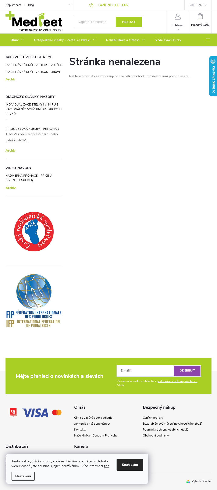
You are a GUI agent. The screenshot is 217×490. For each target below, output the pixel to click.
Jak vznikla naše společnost (92, 424)
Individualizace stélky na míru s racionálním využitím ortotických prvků (34, 109)
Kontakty (80, 430)
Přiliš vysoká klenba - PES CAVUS (32, 129)
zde (106, 466)
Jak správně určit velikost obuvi (33, 72)
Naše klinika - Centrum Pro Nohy (95, 436)
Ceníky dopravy (153, 418)
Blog (31, 5)
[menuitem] (17, 40)
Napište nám (13, 5)
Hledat (128, 22)
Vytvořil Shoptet (201, 481)
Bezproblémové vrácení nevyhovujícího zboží (172, 424)
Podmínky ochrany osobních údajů (165, 430)
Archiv (10, 79)
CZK (199, 5)
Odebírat (187, 371)
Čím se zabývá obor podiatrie (93, 418)
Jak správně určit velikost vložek (34, 65)
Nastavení (23, 476)
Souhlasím (130, 464)
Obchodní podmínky (156, 436)
